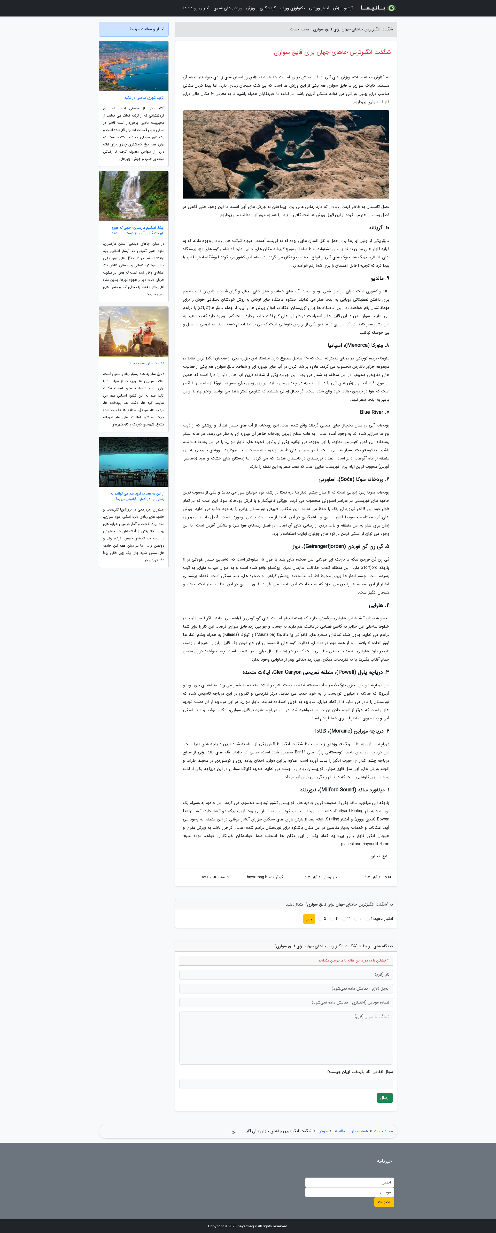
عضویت (384, 1202)
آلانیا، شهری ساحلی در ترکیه (144, 98)
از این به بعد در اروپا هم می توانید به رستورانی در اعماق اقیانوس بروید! (137, 496)
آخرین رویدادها (196, 8)
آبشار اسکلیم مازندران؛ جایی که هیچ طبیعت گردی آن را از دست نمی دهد (137, 230)
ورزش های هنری (228, 8)
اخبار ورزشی (319, 8)
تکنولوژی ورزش (292, 8)
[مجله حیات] (378, 8)
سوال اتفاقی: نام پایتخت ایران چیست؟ (360, 1072)
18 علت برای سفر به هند (146, 363)
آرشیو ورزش (343, 8)
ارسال (385, 1098)
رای (309, 919)
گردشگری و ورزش (261, 8)
